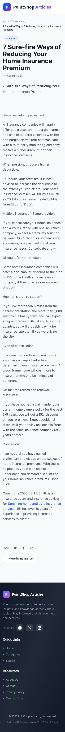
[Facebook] (19, 627)
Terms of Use (14, 698)
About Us (12, 679)
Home (10, 648)
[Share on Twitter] (15, 548)
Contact (11, 686)
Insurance (10, 38)
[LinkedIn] (39, 627)
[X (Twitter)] (29, 627)
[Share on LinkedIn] (32, 548)
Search (10, 660)
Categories (13, 654)
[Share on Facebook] (23, 548)
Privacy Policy (15, 692)
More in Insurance (21, 558)
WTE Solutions (22, 722)
